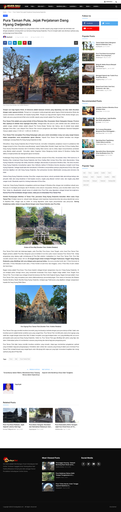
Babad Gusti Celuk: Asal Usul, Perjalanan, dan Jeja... (105, 87)
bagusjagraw (32, 429)
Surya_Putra (99, 111)
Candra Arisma (60, 467)
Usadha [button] (95, 6)
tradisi (103, 173)
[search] (116, 6)
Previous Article (34, 369)
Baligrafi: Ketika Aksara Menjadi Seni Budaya (106, 65)
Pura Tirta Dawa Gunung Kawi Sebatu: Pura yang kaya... (105, 54)
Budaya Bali (112, 181)
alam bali (85, 185)
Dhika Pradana (100, 90)
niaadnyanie (99, 47)
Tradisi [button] (50, 6)
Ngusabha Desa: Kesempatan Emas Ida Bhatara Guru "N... (105, 152)
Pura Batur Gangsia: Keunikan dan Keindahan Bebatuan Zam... (40, 426)
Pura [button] (32, 6)
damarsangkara (100, 155)
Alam (92, 177)
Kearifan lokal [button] (61, 6)
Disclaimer (113, 506)
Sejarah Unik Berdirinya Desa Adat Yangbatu (57, 373)
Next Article (46, 369)
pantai (96, 173)
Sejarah (99, 177)
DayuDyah (18, 384)
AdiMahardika (59, 429)
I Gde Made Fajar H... (101, 68)
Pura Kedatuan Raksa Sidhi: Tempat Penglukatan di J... (65, 474)
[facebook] (83, 464)
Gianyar (94, 181)
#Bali (113, 177)
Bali (16, 359)
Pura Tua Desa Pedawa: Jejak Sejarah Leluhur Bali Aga (13, 426)
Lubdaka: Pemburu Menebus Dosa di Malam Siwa (107, 108)
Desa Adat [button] (41, 6)
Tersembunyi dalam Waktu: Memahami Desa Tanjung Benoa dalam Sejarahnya (21, 374)
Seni (109, 173)
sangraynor (59, 488)
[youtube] (93, 464)
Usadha (107, 177)
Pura (9, 12)
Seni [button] (81, 6)
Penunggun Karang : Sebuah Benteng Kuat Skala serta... (65, 464)
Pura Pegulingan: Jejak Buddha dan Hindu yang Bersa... (106, 119)
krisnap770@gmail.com (9, 429)
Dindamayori (99, 57)
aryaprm (58, 477)
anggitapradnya (100, 79)
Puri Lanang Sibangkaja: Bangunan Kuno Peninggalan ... (106, 130)
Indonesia (109, 1)
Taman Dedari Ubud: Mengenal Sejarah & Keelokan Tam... (106, 43)
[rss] (99, 464)
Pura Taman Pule (25, 359)
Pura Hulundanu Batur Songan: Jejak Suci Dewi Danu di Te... (66, 426)
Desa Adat (86, 181)
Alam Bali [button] (73, 6)
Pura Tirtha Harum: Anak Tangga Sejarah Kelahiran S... (67, 485)
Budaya (85, 177)
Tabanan (102, 181)
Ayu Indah (98, 122)
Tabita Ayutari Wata (101, 144)
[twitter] (88, 464)
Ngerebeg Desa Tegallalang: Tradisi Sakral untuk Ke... (105, 141)
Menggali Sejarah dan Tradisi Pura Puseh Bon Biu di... (107, 76)
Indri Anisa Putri (100, 133)
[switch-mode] (116, 1)
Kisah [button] (87, 6)
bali (84, 173)
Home (26, 6)
